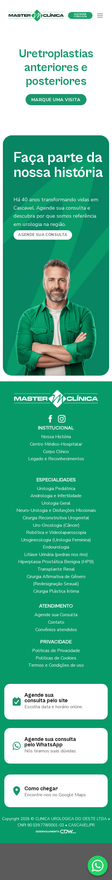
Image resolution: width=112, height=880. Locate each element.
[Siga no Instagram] (61, 419)
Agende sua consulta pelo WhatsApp (50, 742)
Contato (56, 622)
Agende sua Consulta (56, 615)
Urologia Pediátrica (56, 488)
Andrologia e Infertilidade (56, 496)
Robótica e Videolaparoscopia (56, 532)
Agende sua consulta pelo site (46, 698)
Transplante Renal (56, 569)
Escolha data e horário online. (53, 707)
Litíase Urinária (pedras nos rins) (56, 554)
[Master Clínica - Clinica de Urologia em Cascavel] (36, 15)
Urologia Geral (56, 503)
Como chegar (41, 788)
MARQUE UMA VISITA (56, 100)
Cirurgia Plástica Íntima (56, 591)
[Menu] (99, 15)
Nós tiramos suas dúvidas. (50, 751)
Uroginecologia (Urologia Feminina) (56, 540)
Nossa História (56, 437)
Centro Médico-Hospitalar (56, 444)
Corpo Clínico (56, 451)
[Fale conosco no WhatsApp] (98, 866)
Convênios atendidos (56, 630)
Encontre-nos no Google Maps (55, 795)
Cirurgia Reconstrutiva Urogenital (56, 518)
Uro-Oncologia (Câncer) (56, 525)
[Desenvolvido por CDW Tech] (56, 831)
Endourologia (56, 547)
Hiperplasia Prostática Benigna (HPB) (56, 562)
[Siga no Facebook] (50, 419)
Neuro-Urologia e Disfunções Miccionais (56, 510)
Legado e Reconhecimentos (56, 459)
